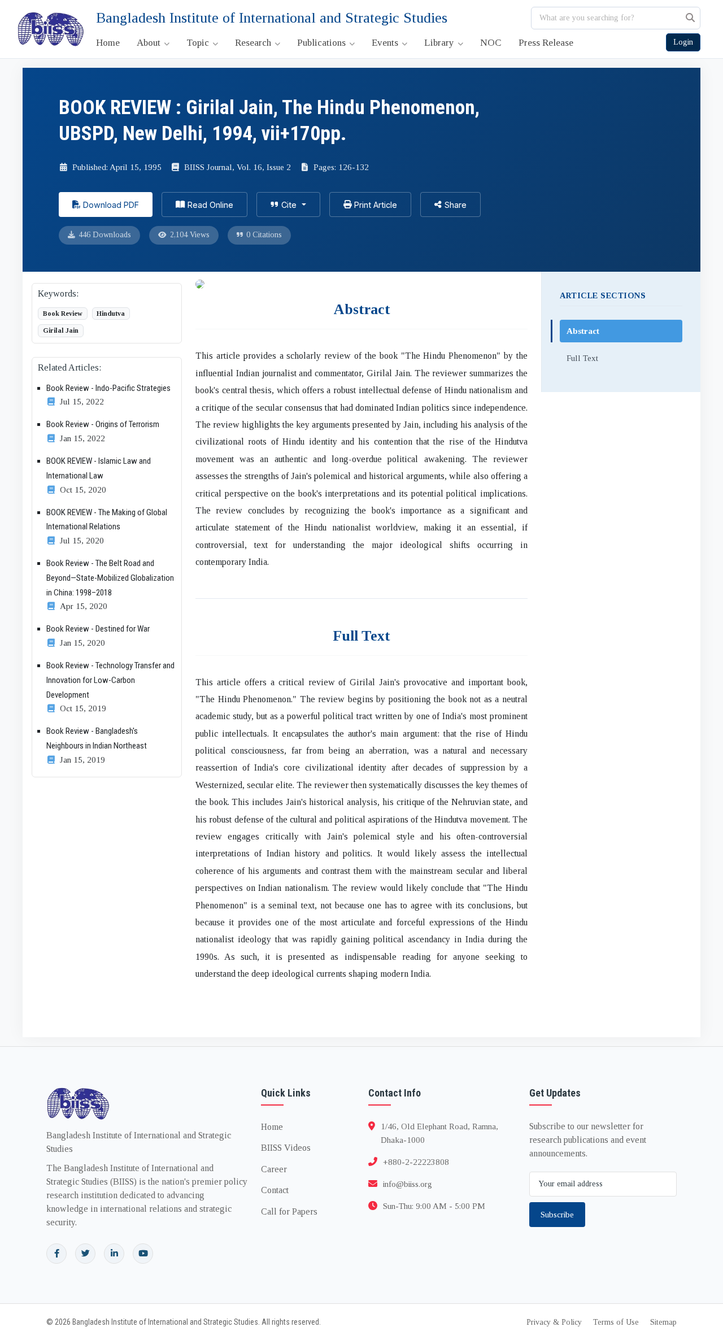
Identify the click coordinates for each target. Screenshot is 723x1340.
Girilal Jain (61, 330)
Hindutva (111, 313)
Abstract (583, 331)
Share (456, 205)
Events (386, 42)
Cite (289, 205)
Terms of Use (616, 1322)
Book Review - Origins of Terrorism (102, 424)
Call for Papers (289, 1211)
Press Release (546, 42)
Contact (275, 1190)
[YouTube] (143, 1253)
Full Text (582, 358)
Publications (322, 42)
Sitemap (663, 1322)
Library (440, 42)
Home (108, 42)
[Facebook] (56, 1253)
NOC (491, 42)
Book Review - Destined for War (98, 629)
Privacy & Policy (554, 1322)
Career (274, 1169)
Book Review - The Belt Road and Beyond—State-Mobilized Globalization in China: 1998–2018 (110, 577)
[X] (85, 1253)
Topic (198, 42)
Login (683, 42)
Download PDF (111, 205)
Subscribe (557, 1214)
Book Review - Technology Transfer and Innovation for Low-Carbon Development (110, 679)
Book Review (62, 313)
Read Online (210, 205)
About (150, 42)
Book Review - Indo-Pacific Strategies (108, 388)
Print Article (375, 205)
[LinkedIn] (114, 1253)
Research (254, 42)
